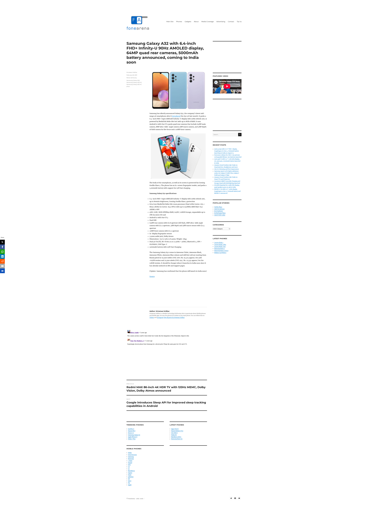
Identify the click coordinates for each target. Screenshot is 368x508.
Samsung (134, 77)
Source (152, 276)
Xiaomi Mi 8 (131, 431)
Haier (129, 475)
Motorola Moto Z (219, 248)
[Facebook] (2, 246)
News (128, 77)
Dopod (130, 463)
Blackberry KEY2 (176, 437)
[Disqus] (167, 353)
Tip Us (239, 21)
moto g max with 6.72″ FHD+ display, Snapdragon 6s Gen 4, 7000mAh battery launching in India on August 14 (226, 151)
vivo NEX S (174, 433)
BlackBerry (131, 471)
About (196, 21)
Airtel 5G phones (219, 209)
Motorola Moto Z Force (221, 250)
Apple (129, 485)
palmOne (130, 477)
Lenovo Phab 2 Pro (220, 246)
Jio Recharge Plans (220, 213)
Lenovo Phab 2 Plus (220, 244)
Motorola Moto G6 (176, 439)
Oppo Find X (175, 429)
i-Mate (130, 461)
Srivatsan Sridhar (132, 72)
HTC (129, 465)
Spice (129, 481)
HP (129, 479)
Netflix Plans (218, 207)
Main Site (169, 21)
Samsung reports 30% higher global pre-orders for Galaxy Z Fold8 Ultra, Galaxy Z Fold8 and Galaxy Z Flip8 (226, 173)
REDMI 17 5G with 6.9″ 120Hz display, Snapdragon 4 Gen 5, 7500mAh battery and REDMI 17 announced (227, 191)
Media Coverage (207, 21)
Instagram (160, 317)
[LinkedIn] (2, 256)
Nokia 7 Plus (132, 439)
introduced (176, 116)
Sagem (130, 473)
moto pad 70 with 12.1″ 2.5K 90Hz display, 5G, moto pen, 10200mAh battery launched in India (227, 161)
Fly (129, 483)
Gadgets (188, 21)
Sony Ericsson (132, 455)
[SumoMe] (2, 270)
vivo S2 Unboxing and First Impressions (226, 169)
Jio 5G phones (218, 211)
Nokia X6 (174, 435)
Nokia (130, 453)
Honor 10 (131, 433)
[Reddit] (2, 261)
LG (129, 467)
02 (129, 469)
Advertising (220, 21)
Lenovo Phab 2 (218, 242)
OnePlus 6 (131, 429)
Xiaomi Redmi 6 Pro (177, 431)
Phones (179, 21)
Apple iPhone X (132, 437)
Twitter (152, 317)
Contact (231, 21)
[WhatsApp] (2, 251)
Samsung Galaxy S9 (134, 435)
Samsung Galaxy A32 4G (134, 82)
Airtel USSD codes (219, 215)
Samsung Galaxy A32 (133, 80)
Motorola (131, 459)
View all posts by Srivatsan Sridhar (174, 317)
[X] (2, 242)
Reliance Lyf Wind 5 (220, 252)
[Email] (2, 266)
